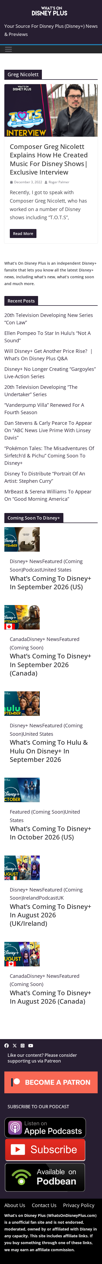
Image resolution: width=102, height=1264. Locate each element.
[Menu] (8, 49)
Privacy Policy (78, 1205)
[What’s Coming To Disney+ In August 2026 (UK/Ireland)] (22, 859)
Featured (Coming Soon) (37, 811)
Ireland (31, 897)
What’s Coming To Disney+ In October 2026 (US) (50, 832)
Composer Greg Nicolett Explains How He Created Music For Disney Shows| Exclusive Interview (49, 159)
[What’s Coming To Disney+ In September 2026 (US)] (22, 531)
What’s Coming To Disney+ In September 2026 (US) (50, 582)
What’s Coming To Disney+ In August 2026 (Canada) (50, 997)
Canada (18, 639)
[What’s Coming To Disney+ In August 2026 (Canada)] (22, 946)
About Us (14, 1205)
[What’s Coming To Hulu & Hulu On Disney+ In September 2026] (22, 695)
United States (56, 569)
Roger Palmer (59, 182)
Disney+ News (26, 561)
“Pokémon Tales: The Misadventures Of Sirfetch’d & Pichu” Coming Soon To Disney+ (49, 455)
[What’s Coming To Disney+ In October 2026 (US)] (22, 781)
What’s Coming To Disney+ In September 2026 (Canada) (50, 664)
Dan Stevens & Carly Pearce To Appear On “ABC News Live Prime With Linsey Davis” (48, 430)
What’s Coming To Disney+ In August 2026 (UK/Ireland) (50, 915)
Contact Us (44, 1205)
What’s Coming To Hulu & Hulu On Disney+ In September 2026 (49, 751)
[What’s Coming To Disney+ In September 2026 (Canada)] (22, 609)
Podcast (32, 569)
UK (60, 897)
